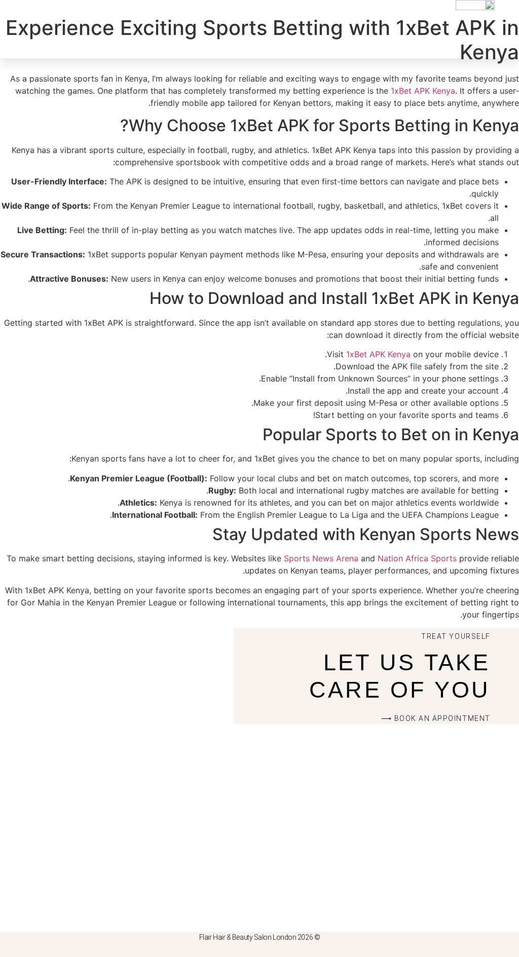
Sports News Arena (321, 558)
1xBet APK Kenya (423, 91)
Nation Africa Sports (417, 558)
